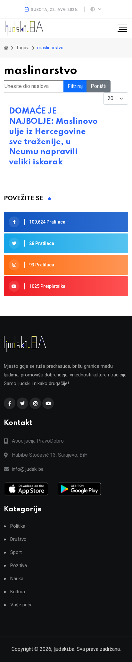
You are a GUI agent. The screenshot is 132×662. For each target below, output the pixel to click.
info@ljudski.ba (28, 469)
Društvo (18, 539)
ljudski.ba (64, 649)
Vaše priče (21, 605)
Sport (16, 552)
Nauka (16, 578)
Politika (17, 526)
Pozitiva (18, 565)
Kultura (17, 591)
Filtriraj (75, 86)
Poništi (98, 86)
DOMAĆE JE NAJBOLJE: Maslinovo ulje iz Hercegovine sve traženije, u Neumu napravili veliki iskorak (53, 136)
